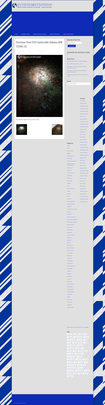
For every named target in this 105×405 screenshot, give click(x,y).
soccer (86, 362)
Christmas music (71, 340)
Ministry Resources (55, 34)
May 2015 (82, 163)
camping (70, 337)
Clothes (68, 178)
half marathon (71, 348)
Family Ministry (70, 201)
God (85, 342)
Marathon (69, 229)
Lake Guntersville (71, 356)
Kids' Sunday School (71, 222)
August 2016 (82, 129)
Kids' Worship (70, 224)
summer (80, 368)
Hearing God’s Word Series (39, 34)
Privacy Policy (17, 397)
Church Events (70, 173)
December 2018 (83, 108)
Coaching (69, 180)
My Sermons (69, 250)
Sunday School (79, 370)
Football (68, 206)
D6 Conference (70, 188)
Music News (69, 245)
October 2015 (83, 152)
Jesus (75, 351)
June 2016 (82, 134)
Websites (69, 304)
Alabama (70, 334)
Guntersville (80, 345)
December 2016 (83, 121)
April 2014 (82, 188)
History (68, 211)
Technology (69, 289)
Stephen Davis (21, 51)
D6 (67, 186)
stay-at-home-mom (81, 365)
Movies (68, 240)
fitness (80, 342)
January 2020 (82, 103)
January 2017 (82, 119)
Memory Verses (70, 235)
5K (67, 148)
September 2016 (83, 126)
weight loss (70, 376)
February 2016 (83, 142)
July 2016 (82, 132)
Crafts (68, 183)
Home (16, 34)
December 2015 (83, 147)
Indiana (69, 351)
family (69, 342)
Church (68, 170)
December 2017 (83, 113)
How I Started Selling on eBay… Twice (75, 63)
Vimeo (86, 6)
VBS (68, 297)
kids (83, 354)
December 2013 (83, 196)
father (75, 342)
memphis (79, 359)
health (78, 348)
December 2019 (83, 106)
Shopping (69, 276)
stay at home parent (72, 368)
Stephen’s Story (25, 34)
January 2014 (82, 194)
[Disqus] (39, 160)
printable (70, 362)
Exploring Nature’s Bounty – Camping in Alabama (77, 61)
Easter (68, 193)
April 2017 (82, 116)
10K (67, 145)
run (75, 362)
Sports (68, 281)
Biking (68, 153)
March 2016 (82, 139)
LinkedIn (89, 6)
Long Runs (69, 227)
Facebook (77, 6)
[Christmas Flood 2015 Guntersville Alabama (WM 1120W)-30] (39, 85)
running (80, 362)
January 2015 (82, 168)
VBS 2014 (69, 299)
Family (68, 198)
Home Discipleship (71, 217)
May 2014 (82, 186)
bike (81, 334)
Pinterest (83, 6)
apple (76, 334)
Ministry (68, 237)
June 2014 (82, 183)
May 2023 (82, 100)
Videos (68, 302)
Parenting (69, 261)
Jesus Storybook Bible (71, 219)
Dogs (68, 191)
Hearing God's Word (71, 209)
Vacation (69, 294)
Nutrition (69, 258)
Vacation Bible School (72, 373)
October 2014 (83, 175)
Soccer (68, 279)
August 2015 (82, 157)
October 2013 (83, 201)
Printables (69, 263)
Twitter (80, 6)
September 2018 (83, 111)
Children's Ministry (71, 161)
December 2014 (83, 170)
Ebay (68, 196)
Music (68, 242)
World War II (69, 307)
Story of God (69, 284)
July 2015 (82, 160)
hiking (83, 348)
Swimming (69, 286)
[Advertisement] (52, 22)
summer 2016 (71, 370)
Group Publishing (71, 345)
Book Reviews (70, 156)
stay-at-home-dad (71, 365)
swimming (87, 370)
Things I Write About (68, 34)
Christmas (69, 167)
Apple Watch (69, 150)
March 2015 (82, 165)
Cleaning (69, 175)
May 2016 (82, 137)
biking (86, 334)
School (68, 271)
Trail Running (69, 291)
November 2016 (83, 124)
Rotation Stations (70, 266)
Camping (69, 158)
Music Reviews (70, 248)
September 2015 (83, 155)
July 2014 (82, 181)
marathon (80, 356)
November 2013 (83, 199)
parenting (85, 359)
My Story (69, 253)
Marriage (69, 232)
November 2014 (83, 173)
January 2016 (82, 144)
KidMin (77, 354)
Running (68, 268)
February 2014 (83, 191)
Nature (68, 255)
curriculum (80, 340)
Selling (68, 273)
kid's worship (70, 354)
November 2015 (83, 150)
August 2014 (82, 178)
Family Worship (70, 204)
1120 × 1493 (39, 51)
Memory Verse (71, 359)
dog (85, 340)
